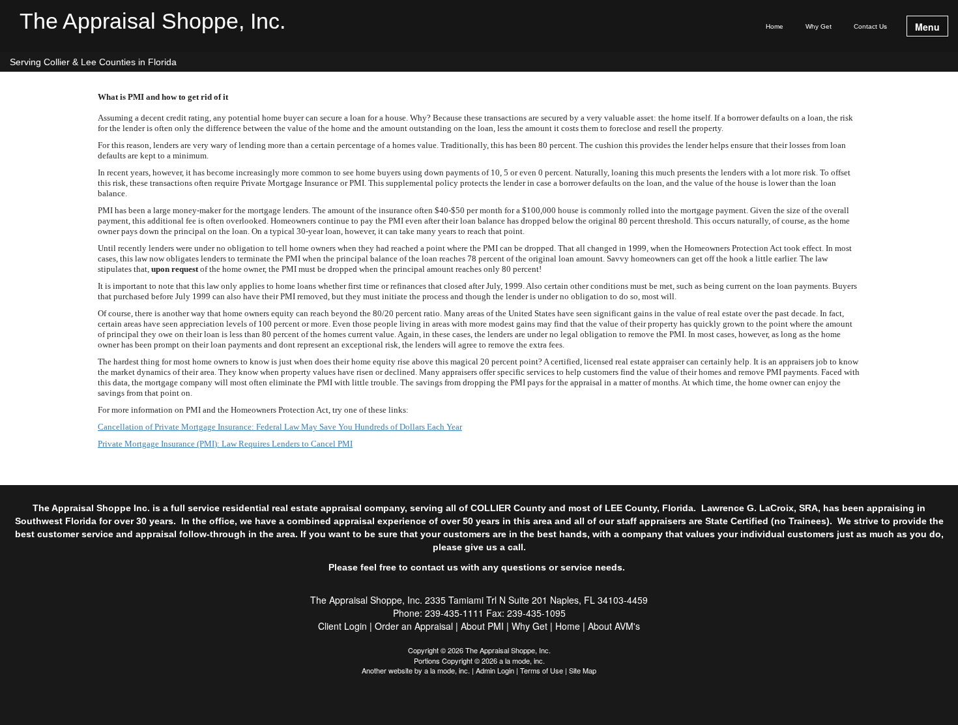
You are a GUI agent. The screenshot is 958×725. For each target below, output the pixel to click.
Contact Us (870, 26)
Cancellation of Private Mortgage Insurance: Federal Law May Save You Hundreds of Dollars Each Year (280, 427)
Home (774, 26)
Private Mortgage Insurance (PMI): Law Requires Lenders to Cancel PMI (225, 444)
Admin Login (495, 670)
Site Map (582, 670)
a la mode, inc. (447, 670)
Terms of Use (541, 670)
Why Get (819, 26)
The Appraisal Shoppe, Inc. (152, 21)
